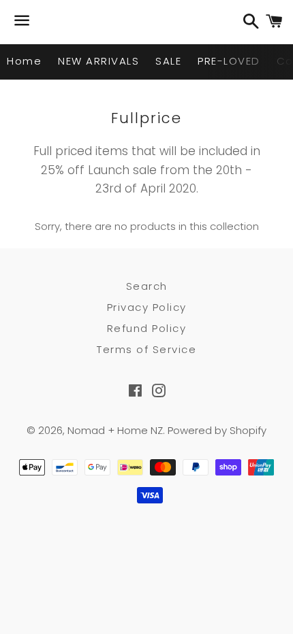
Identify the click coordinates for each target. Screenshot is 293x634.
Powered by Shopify (217, 430)
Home (24, 61)
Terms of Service (146, 349)
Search (147, 286)
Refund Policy (147, 328)
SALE (168, 61)
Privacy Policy (147, 307)
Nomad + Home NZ (115, 430)
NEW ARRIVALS (98, 61)
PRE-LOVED (229, 61)
